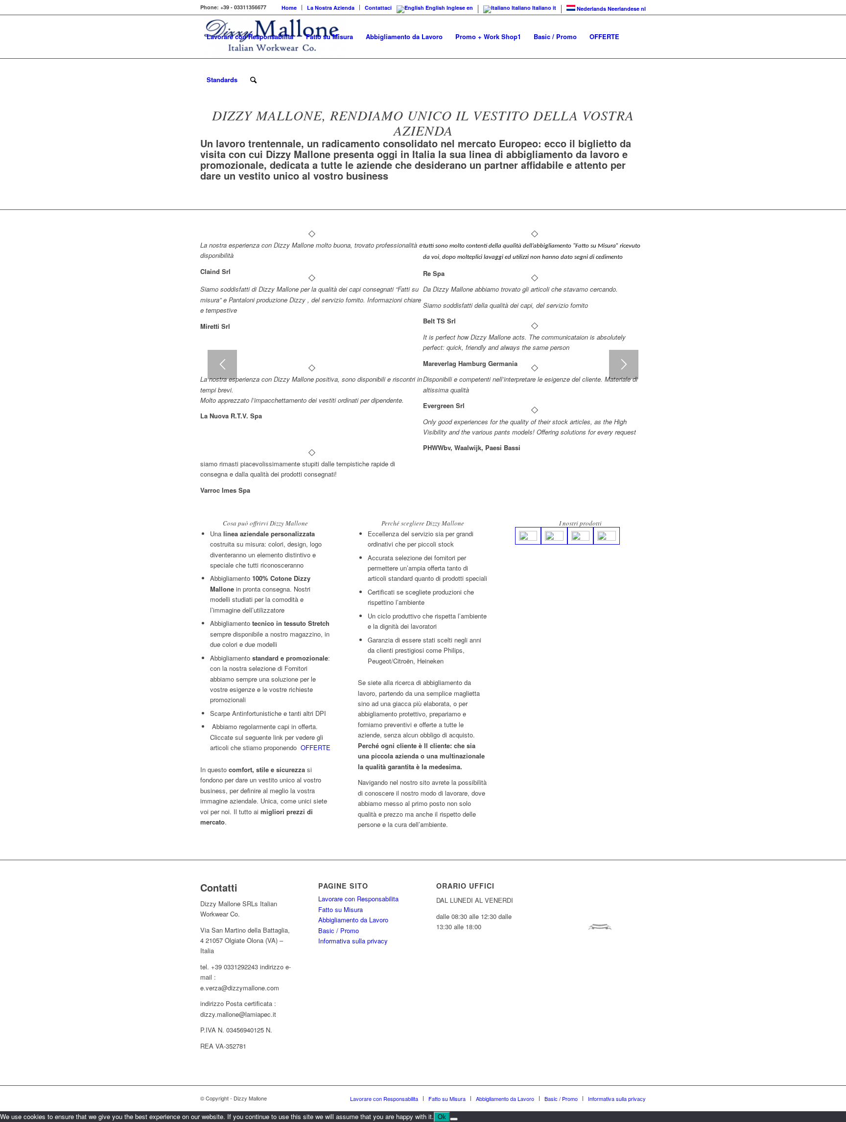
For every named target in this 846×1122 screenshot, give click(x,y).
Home (289, 7)
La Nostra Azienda (330, 7)
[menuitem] (289, 7)
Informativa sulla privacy (353, 940)
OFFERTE (315, 747)
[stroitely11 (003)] (554, 536)
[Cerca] (253, 79)
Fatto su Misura (340, 909)
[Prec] (222, 364)
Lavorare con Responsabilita (358, 898)
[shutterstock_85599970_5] (528, 536)
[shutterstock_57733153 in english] (606, 536)
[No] (454, 1119)
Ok (442, 1117)
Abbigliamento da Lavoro (353, 919)
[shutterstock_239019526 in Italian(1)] (580, 536)
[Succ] (623, 364)
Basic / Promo (338, 930)
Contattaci (378, 7)
